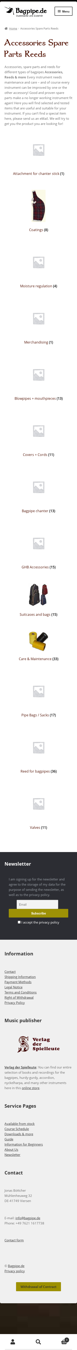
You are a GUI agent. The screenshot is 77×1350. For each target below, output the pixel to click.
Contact (10, 971)
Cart (59, 1338)
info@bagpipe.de (27, 1218)
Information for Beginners (23, 1144)
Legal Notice (13, 987)
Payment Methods (17, 982)
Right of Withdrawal (19, 997)
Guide (8, 1139)
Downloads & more (18, 1134)
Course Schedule (16, 1129)
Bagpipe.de (16, 1266)
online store (30, 1088)
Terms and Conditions (20, 992)
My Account (13, 1342)
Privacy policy (14, 1271)
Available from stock (19, 1123)
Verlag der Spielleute (20, 1067)
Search (38, 1342)
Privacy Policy (14, 1002)
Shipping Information (20, 977)
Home (13, 28)
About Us (11, 1149)
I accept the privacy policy (40, 922)
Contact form (14, 1240)
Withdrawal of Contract (38, 1287)
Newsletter (12, 1154)
